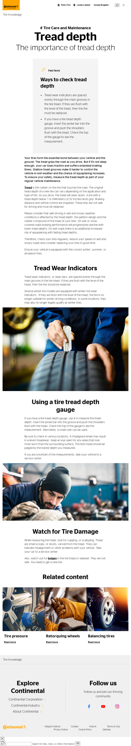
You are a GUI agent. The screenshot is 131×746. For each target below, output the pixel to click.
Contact (75, 726)
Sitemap (107, 730)
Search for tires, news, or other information (53, 744)
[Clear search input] (77, 743)
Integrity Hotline (52, 726)
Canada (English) (101, 5)
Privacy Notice (61, 730)
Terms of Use (113, 726)
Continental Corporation (26, 699)
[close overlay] (2, 739)
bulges (52, 558)
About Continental (25, 711)
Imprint (92, 726)
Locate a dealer (83, 5)
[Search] (2, 743)
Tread (28, 187)
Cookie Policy (85, 730)
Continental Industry (25, 705)
